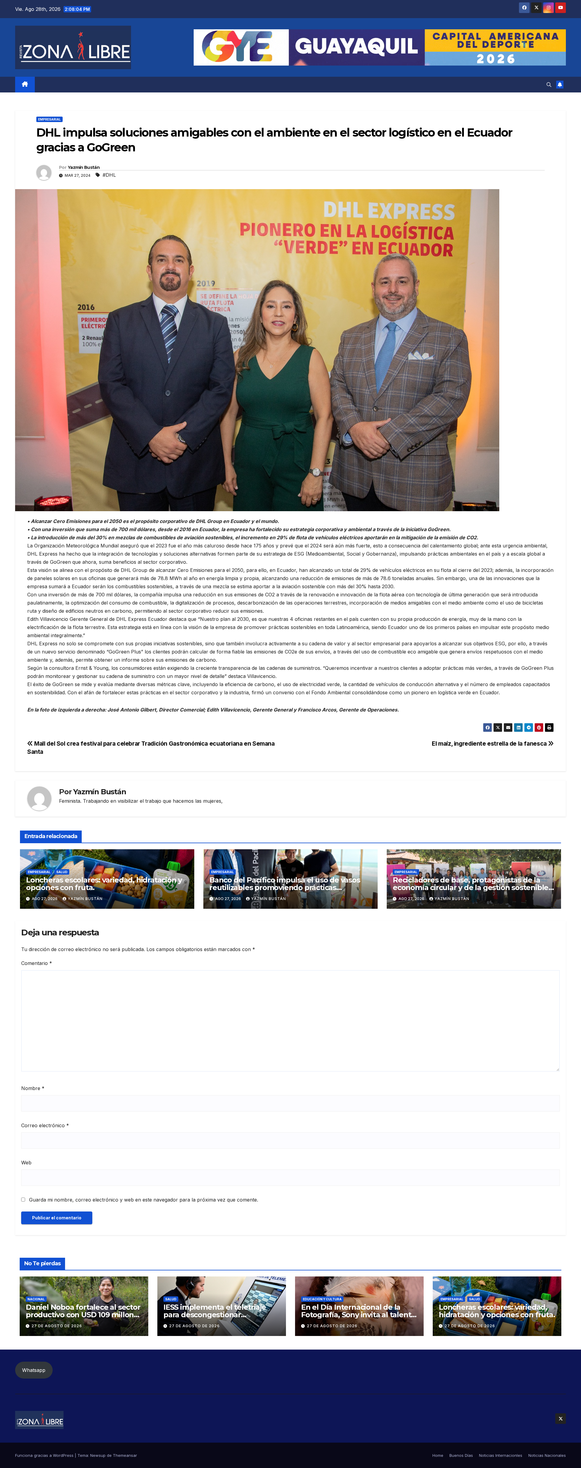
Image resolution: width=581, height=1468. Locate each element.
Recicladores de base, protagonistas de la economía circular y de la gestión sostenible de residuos (470, 887)
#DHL (109, 175)
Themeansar (125, 1455)
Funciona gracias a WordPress (45, 1455)
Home (437, 1455)
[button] (549, 85)
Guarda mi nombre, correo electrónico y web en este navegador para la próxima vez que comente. (143, 1200)
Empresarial (49, 119)
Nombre (32, 1088)
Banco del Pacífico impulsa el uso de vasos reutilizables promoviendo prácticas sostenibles (284, 887)
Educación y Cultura (322, 1299)
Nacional (36, 1299)
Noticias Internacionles (500, 1455)
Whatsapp (33, 1370)
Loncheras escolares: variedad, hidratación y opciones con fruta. (104, 884)
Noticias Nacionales (547, 1455)
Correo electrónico (45, 1125)
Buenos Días (461, 1455)
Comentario (36, 963)
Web (26, 1163)
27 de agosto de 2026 (56, 1326)
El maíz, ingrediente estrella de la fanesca (490, 743)
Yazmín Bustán (84, 167)
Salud (61, 872)
